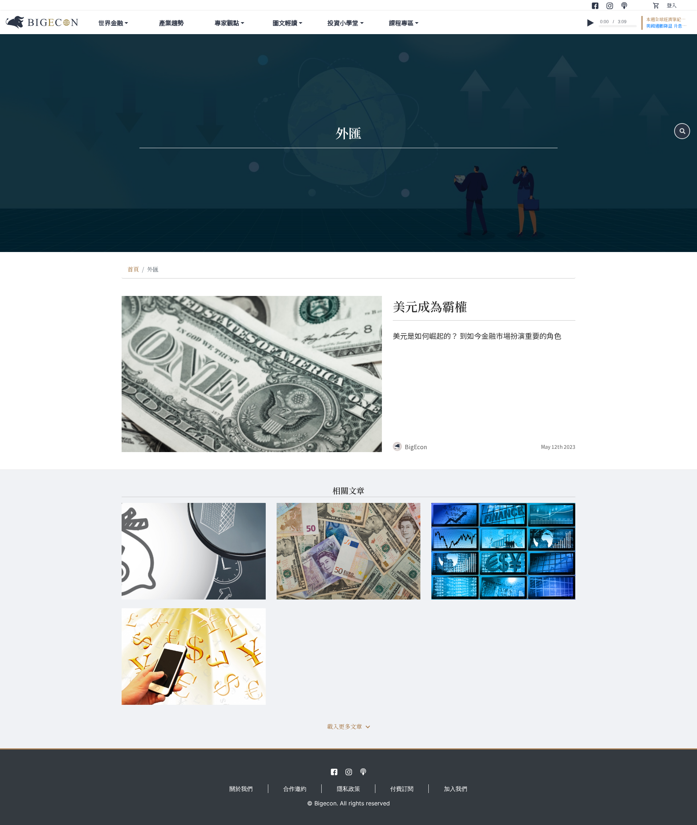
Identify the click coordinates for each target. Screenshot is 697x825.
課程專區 (401, 22)
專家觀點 (227, 22)
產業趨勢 (171, 22)
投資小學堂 (342, 22)
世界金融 (110, 22)
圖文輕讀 (285, 22)
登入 (672, 5)
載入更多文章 (344, 726)
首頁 (133, 269)
